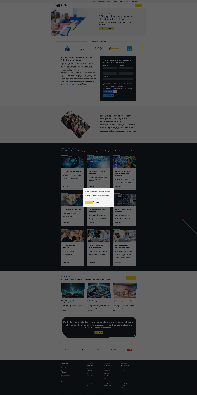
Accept (88, 202)
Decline (97, 202)
